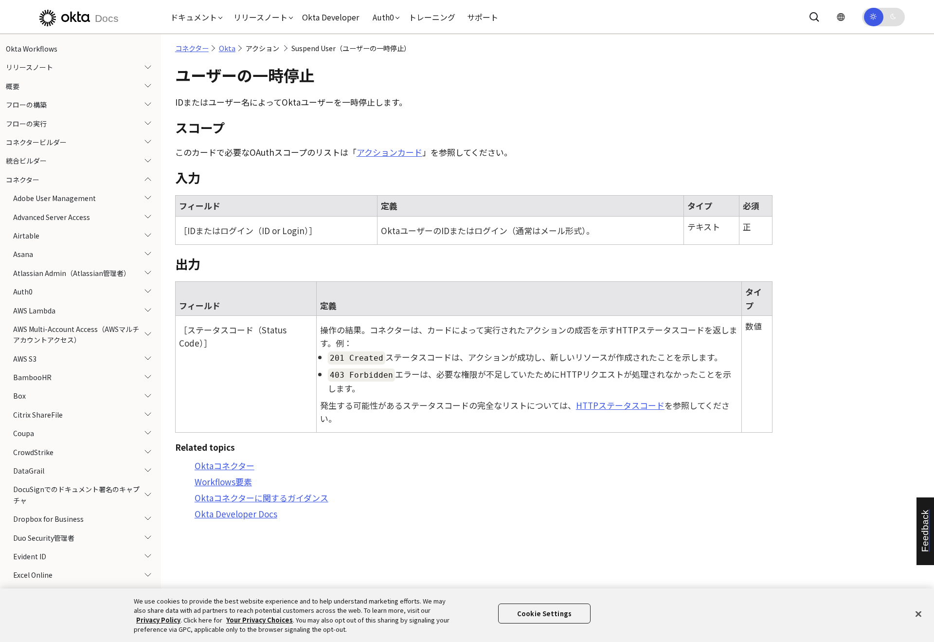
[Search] (814, 17)
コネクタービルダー (36, 142)
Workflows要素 (223, 482)
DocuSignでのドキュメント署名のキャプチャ (76, 494)
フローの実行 (26, 123)
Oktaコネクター (224, 465)
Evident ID (29, 556)
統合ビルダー (26, 160)
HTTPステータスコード (620, 405)
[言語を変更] (840, 17)
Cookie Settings (544, 613)
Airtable (26, 235)
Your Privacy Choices (259, 619)
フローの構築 (26, 105)
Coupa (23, 433)
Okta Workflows (31, 49)
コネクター (22, 179)
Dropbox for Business (48, 519)
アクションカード (389, 152)
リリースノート (29, 67)
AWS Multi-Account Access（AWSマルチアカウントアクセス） (76, 334)
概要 (12, 86)
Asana (23, 254)
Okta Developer (330, 17)
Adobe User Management (54, 198)
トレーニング (432, 17)
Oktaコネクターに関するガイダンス (261, 498)
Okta (227, 48)
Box (19, 396)
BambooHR (32, 377)
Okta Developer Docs (236, 514)
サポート (482, 17)
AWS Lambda (34, 310)
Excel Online (33, 575)
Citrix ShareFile (38, 415)
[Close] (918, 613)
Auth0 (23, 291)
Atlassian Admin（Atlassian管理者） (71, 273)
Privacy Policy (158, 619)
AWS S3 (24, 359)
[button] (194, 17)
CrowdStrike (33, 452)
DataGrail (28, 471)
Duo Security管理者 (43, 538)
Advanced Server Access (51, 217)
